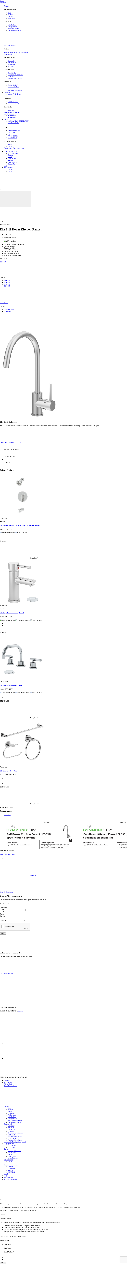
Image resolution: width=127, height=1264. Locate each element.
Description (3, 920)
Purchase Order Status (15, 1140)
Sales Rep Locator (13, 153)
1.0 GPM (7, 282)
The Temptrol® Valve (15, 1120)
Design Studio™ (13, 1138)
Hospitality (11, 1126)
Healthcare (11, 1129)
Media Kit (11, 160)
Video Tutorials (13, 1158)
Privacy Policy (8, 1084)
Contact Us (11, 164)
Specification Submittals (15, 1133)
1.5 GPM (7, 284)
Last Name (7, 1248)
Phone (2, 914)
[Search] (15, 199)
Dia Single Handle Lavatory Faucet (12, 613)
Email (2, 912)
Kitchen (10, 1110)
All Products (12, 1115)
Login (10, 169)
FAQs (10, 171)
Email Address (9, 1252)
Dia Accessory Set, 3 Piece (8, 771)
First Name (8, 1244)
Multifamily (11, 1127)
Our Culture (11, 1145)
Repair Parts (12, 1152)
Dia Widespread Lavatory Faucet (11, 685)
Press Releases (12, 162)
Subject (2, 916)
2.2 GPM (7, 286)
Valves (10, 1111)
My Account (8, 1082)
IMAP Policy (12, 158)
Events (10, 157)
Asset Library (12, 1156)
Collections (11, 1113)
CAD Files (11, 1135)
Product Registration (14, 1122)
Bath (9, 1108)
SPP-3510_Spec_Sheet (7, 854)
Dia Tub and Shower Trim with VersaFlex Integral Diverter (20, 525)
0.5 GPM (7, 280)
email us (20, 1011)
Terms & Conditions (10, 1086)
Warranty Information (14, 1151)
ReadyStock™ (12, 1118)
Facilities (10, 1131)
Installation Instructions (15, 1136)
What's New (12, 1117)
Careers (10, 155)
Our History (11, 1147)
